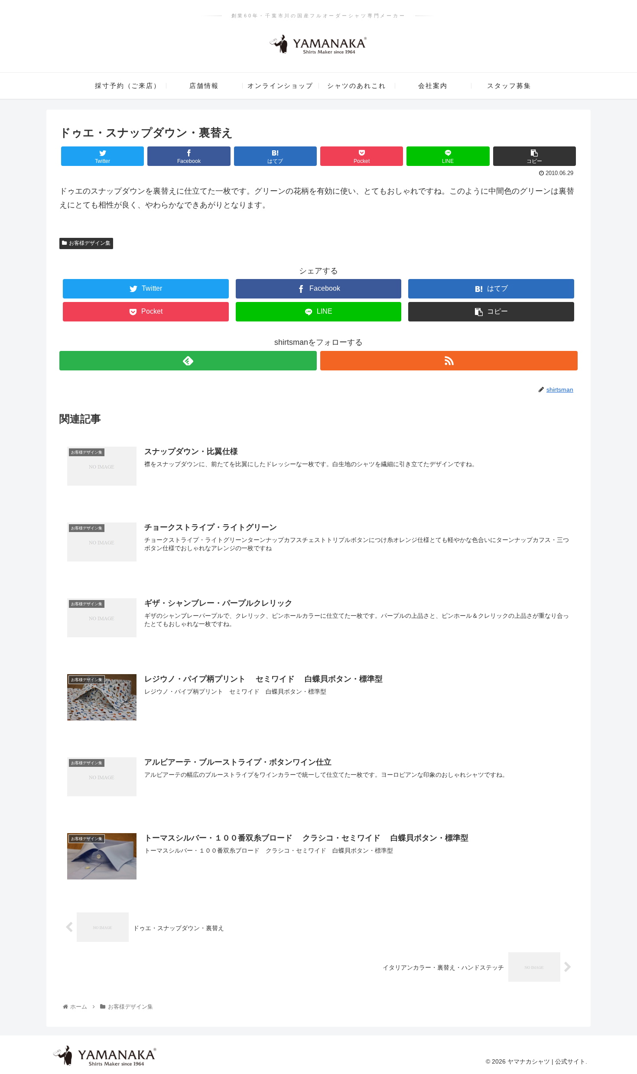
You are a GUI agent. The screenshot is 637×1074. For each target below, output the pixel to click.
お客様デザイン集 (89, 243)
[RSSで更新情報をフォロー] (449, 360)
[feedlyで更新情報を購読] (188, 360)
